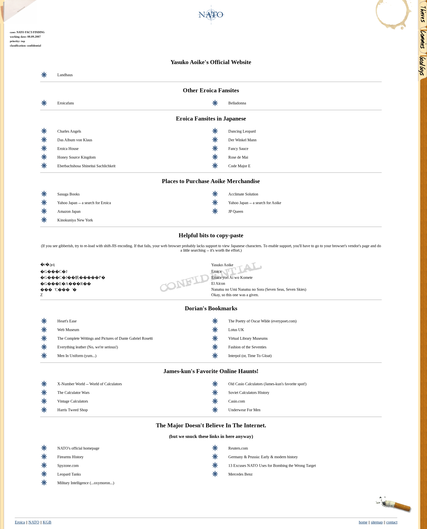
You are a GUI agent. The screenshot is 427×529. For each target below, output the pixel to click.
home (363, 522)
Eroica (20, 522)
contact (391, 522)
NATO (33, 522)
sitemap (377, 522)
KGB (47, 522)
